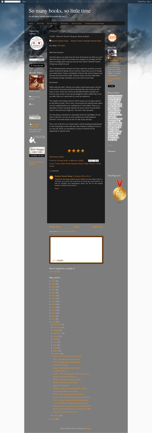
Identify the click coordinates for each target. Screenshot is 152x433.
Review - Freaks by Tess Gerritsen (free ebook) (70, 388)
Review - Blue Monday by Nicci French (66, 368)
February (57, 354)
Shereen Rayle (95, 41)
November (57, 327)
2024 (54, 287)
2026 (54, 281)
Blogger (88, 428)
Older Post (98, 227)
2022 (54, 293)
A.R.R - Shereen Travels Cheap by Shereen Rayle (70, 400)
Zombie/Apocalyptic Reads (94, 23)
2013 (54, 319)
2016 (54, 310)
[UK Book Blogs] (120, 203)
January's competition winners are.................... (69, 412)
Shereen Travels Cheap (79, 41)
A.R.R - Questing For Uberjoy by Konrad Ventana (70, 403)
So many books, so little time (60, 10)
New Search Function (60, 365)
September (58, 333)
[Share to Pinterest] (98, 161)
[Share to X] (93, 161)
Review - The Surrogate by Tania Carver (67, 356)
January (57, 415)
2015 (54, 313)
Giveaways (64, 23)
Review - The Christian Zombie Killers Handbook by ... (72, 374)
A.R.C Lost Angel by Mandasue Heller (66, 359)
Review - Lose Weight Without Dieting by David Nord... (72, 397)
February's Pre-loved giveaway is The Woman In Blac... (72, 409)
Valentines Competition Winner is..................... (69, 377)
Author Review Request (69, 163)
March (56, 351)
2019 (54, 301)
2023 (54, 290)
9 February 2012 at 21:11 (82, 176)
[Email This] (89, 161)
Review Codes (77, 23)
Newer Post (54, 227)
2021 (54, 296)
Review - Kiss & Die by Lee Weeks (65, 382)
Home (31, 23)
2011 (54, 419)
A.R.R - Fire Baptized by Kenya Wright (66, 362)
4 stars (57, 163)
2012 (54, 322)
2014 (54, 316)
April (55, 348)
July (55, 339)
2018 (54, 304)
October (57, 330)
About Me (40, 23)
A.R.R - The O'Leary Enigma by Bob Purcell (68, 394)
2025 (54, 284)
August (56, 336)
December (57, 324)
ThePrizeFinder (54, 272)
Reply (57, 188)
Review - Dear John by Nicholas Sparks (67, 380)
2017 (54, 307)
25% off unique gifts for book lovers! (65, 391)
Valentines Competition (61, 385)
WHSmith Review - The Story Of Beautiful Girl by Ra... (72, 406)
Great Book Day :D (59, 371)
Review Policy (52, 23)
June (55, 342)
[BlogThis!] (91, 161)
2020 (54, 298)
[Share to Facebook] (95, 161)
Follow (110, 145)
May (55, 345)
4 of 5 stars (61, 45)
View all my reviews (56, 157)
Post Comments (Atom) (67, 231)
